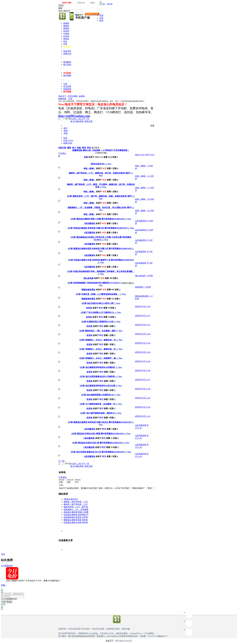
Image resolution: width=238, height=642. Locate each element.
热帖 (79, 148)
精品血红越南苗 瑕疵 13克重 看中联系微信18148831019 (100, 219)
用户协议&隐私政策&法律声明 (81, 636)
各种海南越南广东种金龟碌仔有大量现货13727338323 (96, 283)
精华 (65, 131)
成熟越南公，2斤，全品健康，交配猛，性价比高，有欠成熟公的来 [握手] (100, 207)
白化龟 (66, 36)
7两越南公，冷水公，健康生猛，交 (100, 349)
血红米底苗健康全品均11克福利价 (100, 376)
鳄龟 (101, 21)
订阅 (70, 99)
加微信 (92, 2)
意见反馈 (67, 86)
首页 (101, 15)
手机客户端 (81, 2)
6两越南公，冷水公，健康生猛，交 (100, 340)
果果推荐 (139, 287)
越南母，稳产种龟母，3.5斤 (76, 504)
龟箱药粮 (67, 89)
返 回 (72, 121)
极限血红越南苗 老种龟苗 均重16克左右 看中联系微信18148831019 (103, 422)
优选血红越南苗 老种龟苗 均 (76, 515)
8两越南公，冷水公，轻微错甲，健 (100, 358)
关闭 (3, 554)
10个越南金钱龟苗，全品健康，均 (100, 404)
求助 (65, 133)
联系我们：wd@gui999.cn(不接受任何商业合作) (117, 636)
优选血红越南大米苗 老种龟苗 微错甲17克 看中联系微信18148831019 (104, 260)
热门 (74, 148)
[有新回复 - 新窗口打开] (59, 167)
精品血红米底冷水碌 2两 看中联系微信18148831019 (100, 443)
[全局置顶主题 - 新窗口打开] (62, 156)
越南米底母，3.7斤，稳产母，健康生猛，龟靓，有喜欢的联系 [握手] (102, 196)
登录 (103, 4)
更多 (89, 148)
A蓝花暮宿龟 (89, 223)
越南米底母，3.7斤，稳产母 (76, 507)
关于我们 (62, 636)
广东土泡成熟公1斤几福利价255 (100, 312)
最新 (69, 148)
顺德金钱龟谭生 (88, 289)
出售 (68, 140)
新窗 (152, 126)
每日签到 (67, 46)
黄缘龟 (66, 26)
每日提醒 (67, 75)
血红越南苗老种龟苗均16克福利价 (100, 367)
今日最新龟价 (7, 566)
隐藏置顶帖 (77, 150)
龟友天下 (62, 96)
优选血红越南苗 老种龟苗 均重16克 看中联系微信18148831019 (100, 228)
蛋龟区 (66, 39)
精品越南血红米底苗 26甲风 (76, 517)
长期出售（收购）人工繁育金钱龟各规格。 (100, 294)
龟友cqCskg (140, 155)
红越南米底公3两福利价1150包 (100, 322)
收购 (67, 143)
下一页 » (62, 461)
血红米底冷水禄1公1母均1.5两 (100, 303)
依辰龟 (89, 308)
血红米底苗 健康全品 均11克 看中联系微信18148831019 (100, 452)
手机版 (143, 636)
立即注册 (109, 4)
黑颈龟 (66, 28)
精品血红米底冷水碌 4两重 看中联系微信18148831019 (100, 433)
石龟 (101, 18)
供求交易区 (73, 96)
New (109, 164)
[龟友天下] (62, 16)
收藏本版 (62, 99)
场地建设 (67, 62)
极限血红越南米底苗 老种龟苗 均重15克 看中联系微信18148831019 (103, 248)
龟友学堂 (67, 51)
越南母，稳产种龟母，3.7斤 (76, 502)
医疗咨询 (67, 65)
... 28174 (79, 119)
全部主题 (62, 148)
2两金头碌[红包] (97, 164)
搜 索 (61, 5)
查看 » (3, 585)
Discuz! (160, 636)
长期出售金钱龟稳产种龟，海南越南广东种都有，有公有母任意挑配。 (103, 271)
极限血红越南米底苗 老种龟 (76, 520)
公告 (65, 84)
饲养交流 (67, 54)
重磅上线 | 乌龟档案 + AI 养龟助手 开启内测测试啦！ (106, 150)
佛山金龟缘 (88, 278)
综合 (65, 41)
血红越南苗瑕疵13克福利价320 (100, 395)
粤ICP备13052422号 (123, 641)
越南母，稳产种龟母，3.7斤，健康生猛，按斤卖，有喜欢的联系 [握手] (100, 173)
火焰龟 (66, 34)
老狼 (86, 157)
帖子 (65, 128)
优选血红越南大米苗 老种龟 (76, 522)
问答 (65, 44)
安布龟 (66, 31)
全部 (65, 138)
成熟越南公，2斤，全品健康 (76, 509)
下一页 (86, 119)
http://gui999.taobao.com (74, 115)
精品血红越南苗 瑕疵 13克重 (76, 512)
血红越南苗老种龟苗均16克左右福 (100, 386)
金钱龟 (66, 23)
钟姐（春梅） (89, 168)
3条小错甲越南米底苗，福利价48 (100, 413)
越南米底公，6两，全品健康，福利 (100, 331)
